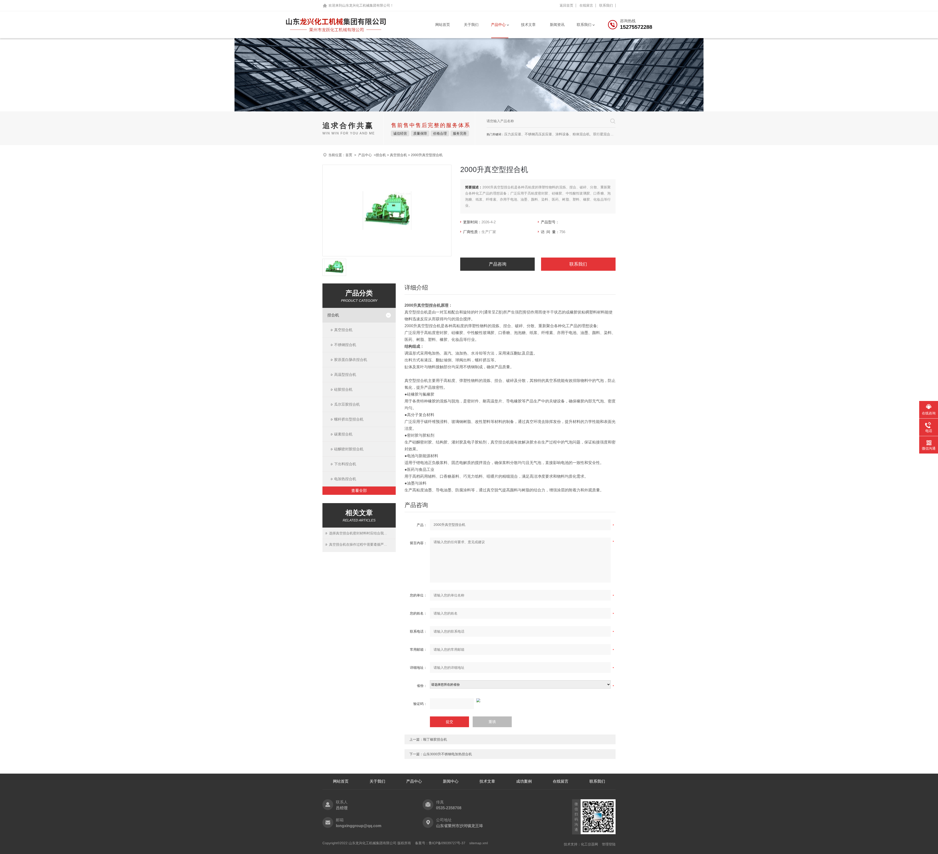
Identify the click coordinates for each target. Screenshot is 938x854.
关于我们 (471, 24)
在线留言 (586, 5)
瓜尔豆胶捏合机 (347, 404)
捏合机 (381, 155)
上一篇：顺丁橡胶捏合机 (428, 739)
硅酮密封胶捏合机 (348, 449)
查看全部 (359, 490)
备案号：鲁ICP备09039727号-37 (440, 843)
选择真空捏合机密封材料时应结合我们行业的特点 (359, 533)
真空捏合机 (398, 155)
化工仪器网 (589, 844)
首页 (348, 155)
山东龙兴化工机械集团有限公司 (366, 5)
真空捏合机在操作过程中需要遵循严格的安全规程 (359, 544)
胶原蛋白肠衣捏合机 (350, 359)
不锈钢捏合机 (345, 345)
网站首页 (442, 24)
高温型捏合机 (345, 374)
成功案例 (524, 781)
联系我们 (606, 5)
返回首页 (566, 5)
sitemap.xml (478, 843)
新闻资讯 (557, 24)
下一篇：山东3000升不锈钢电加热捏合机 (440, 754)
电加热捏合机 (345, 479)
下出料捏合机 (345, 464)
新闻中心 (450, 781)
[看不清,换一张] (510, 700)
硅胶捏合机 (343, 389)
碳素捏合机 (343, 434)
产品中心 (498, 24)
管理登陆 (609, 844)
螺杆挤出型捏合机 (348, 419)
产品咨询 (497, 264)
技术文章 (528, 24)
